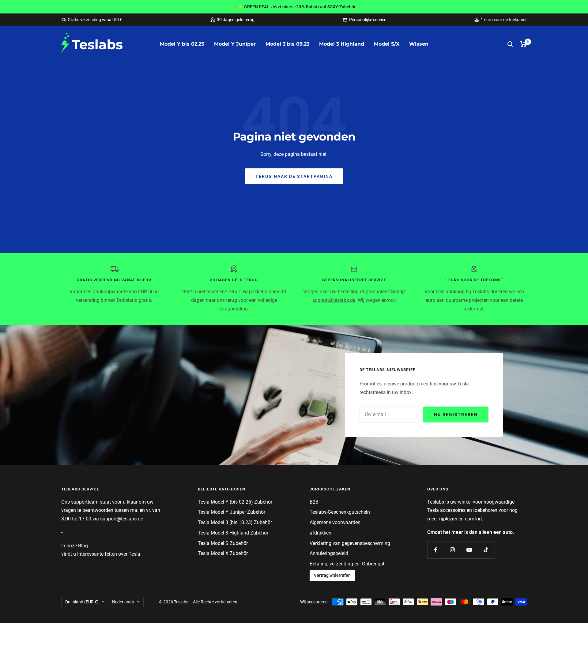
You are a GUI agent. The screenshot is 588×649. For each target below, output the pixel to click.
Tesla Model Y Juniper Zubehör (231, 512)
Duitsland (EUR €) (82, 601)
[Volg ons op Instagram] (452, 550)
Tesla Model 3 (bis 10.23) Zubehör (235, 522)
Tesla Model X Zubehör (223, 553)
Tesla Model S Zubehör (223, 543)
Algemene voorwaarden (335, 522)
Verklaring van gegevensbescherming (350, 543)
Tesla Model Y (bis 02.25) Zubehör (235, 502)
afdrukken (320, 533)
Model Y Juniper (235, 44)
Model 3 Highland (341, 44)
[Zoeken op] (510, 44)
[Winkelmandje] (523, 44)
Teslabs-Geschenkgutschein (340, 512)
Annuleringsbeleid (329, 553)
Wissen (418, 44)
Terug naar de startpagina (294, 176)
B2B (314, 502)
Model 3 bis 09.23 (287, 44)
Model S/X (386, 44)
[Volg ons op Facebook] (435, 550)
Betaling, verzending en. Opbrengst (347, 564)
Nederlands (123, 601)
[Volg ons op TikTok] (486, 550)
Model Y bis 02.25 (182, 44)
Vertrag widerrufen (332, 575)
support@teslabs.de (333, 300)
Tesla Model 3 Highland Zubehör (233, 533)
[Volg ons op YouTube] (469, 550)
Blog (83, 546)
